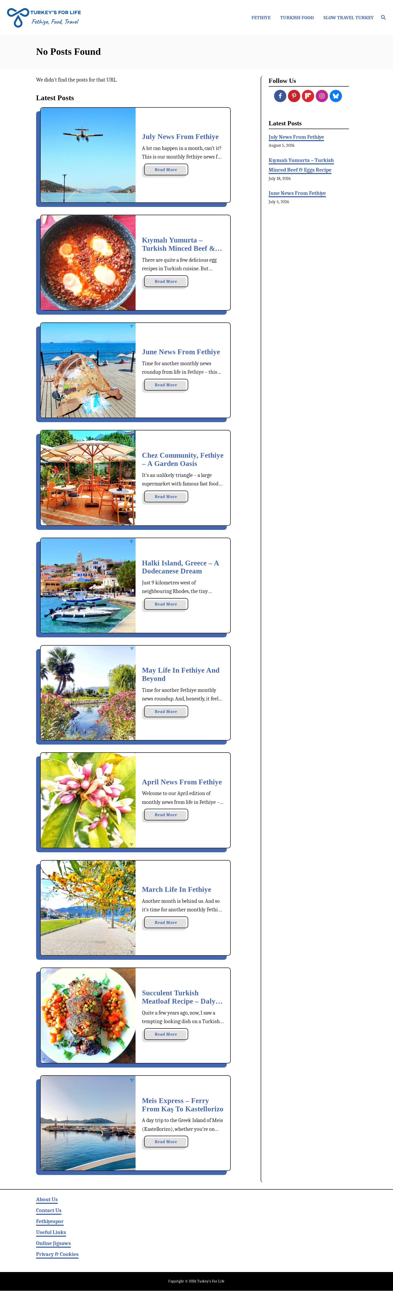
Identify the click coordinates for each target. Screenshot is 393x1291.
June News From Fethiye (181, 352)
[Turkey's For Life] (52, 18)
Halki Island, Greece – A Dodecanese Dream (180, 567)
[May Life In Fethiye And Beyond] (88, 693)
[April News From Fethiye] (88, 800)
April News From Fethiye (182, 782)
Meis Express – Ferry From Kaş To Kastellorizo (183, 1105)
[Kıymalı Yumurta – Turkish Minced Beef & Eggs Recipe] (88, 262)
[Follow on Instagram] (322, 96)
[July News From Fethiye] (88, 155)
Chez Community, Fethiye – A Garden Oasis (183, 459)
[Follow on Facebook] (280, 96)
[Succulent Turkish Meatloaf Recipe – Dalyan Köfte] (88, 1015)
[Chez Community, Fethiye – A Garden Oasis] (88, 477)
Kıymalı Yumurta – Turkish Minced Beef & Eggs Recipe (178, 248)
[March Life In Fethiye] (88, 908)
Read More (171, 171)
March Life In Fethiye (176, 889)
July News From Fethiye (180, 137)
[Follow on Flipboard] (308, 96)
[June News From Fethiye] (88, 370)
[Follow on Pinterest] (294, 96)
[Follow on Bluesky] (336, 96)
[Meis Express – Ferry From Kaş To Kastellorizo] (88, 1123)
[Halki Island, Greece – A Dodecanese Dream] (88, 585)
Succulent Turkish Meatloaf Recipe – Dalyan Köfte (182, 1001)
